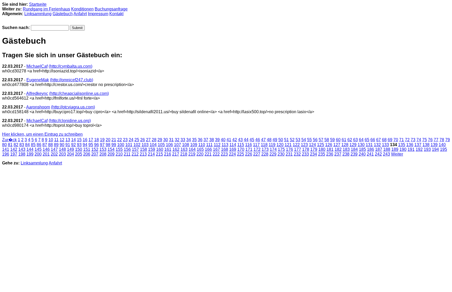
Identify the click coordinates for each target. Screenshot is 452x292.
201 (46, 154)
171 (248, 149)
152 (94, 149)
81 (10, 144)
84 (27, 144)
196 (5, 154)
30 (165, 140)
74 (418, 140)
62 (349, 140)
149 (70, 149)
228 (264, 154)
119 (272, 144)
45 (252, 140)
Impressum (98, 14)
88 (50, 144)
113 (225, 144)
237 (337, 154)
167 (216, 149)
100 (120, 144)
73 (413, 140)
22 (119, 140)
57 (321, 140)
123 (304, 144)
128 (344, 144)
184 (354, 149)
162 (175, 149)
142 (13, 149)
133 (385, 144)
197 (13, 154)
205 (78, 154)
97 (102, 144)
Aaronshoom (38, 107)
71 (401, 140)
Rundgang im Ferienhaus (46, 9)
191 (411, 149)
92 (73, 144)
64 (361, 140)
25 (136, 140)
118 (264, 144)
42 (234, 140)
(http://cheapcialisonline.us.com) (79, 93)
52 (292, 140)
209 (111, 154)
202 (54, 154)
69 (390, 140)
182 (338, 149)
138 (426, 144)
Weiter (397, 154)
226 (248, 154)
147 (54, 149)
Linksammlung (38, 14)
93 (79, 144)
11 (56, 140)
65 (367, 140)
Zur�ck (9, 140)
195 (443, 149)
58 (326, 140)
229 (272, 154)
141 (5, 149)
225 (240, 154)
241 (370, 154)
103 (145, 144)
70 (395, 140)
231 (289, 154)
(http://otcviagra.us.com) (73, 107)
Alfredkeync (37, 93)
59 (332, 140)
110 (201, 144)
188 (386, 149)
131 (369, 144)
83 (21, 144)
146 (46, 149)
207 (94, 154)
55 (309, 140)
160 (159, 149)
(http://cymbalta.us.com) (70, 66)
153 (102, 149)
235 (321, 154)
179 (313, 149)
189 (394, 149)
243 (386, 154)
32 (177, 140)
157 (135, 149)
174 (273, 149)
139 (434, 144)
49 (275, 140)
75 (424, 140)
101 (128, 144)
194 (435, 149)
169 (232, 149)
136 (409, 144)
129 (353, 144)
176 (289, 149)
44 (246, 140)
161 (167, 149)
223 (224, 154)
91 (67, 144)
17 (90, 140)
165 (200, 149)
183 (346, 149)
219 (191, 154)
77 (436, 140)
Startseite (38, 4)
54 (303, 140)
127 (336, 144)
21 (113, 140)
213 (143, 154)
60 (338, 140)
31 (171, 140)
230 (281, 154)
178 (305, 149)
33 (182, 140)
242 (378, 154)
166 (208, 149)
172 (257, 149)
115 (240, 144)
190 (402, 149)
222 (216, 154)
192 (419, 149)
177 (297, 149)
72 (407, 140)
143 (21, 149)
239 (354, 154)
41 (229, 140)
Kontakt (116, 14)
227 (256, 154)
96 (96, 144)
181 (330, 149)
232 (297, 154)
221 (208, 154)
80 (4, 144)
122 (296, 144)
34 (188, 140)
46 (257, 140)
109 (193, 144)
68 (384, 140)
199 (29, 154)
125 (320, 144)
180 (321, 149)
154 (111, 149)
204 (70, 154)
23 (125, 140)
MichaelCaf (37, 66)
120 (280, 144)
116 (248, 144)
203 (62, 154)
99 (113, 144)
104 (153, 144)
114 (232, 144)
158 (143, 149)
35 (194, 140)
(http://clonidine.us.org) (70, 120)
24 (131, 140)
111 (209, 144)
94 (85, 144)
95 (90, 144)
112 (217, 144)
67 (378, 140)
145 (38, 149)
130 (361, 144)
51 (286, 140)
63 (355, 140)
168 (224, 149)
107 (177, 144)
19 (102, 140)
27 (148, 140)
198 (21, 154)
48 (269, 140)
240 (362, 154)
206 (86, 154)
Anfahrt (80, 14)
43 (240, 140)
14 (73, 140)
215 (159, 154)
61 (344, 140)
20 (108, 140)
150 (78, 149)
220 (200, 154)
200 (38, 154)
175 (281, 149)
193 (427, 149)
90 (62, 144)
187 (378, 149)
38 (211, 140)
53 (298, 140)
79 (447, 140)
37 (206, 140)
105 (161, 144)
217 (175, 154)
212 (135, 154)
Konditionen (82, 9)
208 (102, 154)
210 (119, 154)
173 (265, 149)
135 (401, 144)
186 (370, 149)
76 (430, 140)
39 (217, 140)
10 (50, 140)
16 (85, 140)
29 (159, 140)
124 (312, 144)
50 (280, 140)
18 (96, 140)
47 (263, 140)
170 (240, 149)
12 (62, 140)
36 (200, 140)
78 (441, 140)
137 (417, 144)
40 (223, 140)
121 (288, 144)
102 (136, 144)
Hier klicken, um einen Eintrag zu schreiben (42, 134)
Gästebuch (63, 14)
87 (44, 144)
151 (86, 149)
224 (232, 154)
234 (313, 154)
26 (142, 140)
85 (33, 144)
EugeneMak (37, 80)
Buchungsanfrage (111, 9)
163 (184, 149)
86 (39, 144)
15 (79, 140)
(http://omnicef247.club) (71, 80)
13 (67, 140)
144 (29, 149)
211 (127, 154)
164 (192, 149)
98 (108, 144)
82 (16, 144)
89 (56, 144)
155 (119, 149)
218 (183, 154)
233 (305, 154)
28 (154, 140)
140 (442, 144)
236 (329, 154)
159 (151, 149)
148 (62, 149)
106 (169, 144)
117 (256, 144)
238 (345, 154)
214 (151, 154)
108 (185, 144)
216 (167, 154)
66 (372, 140)
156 (127, 149)
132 (377, 144)
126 (328, 144)
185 (362, 149)
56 (315, 140)
